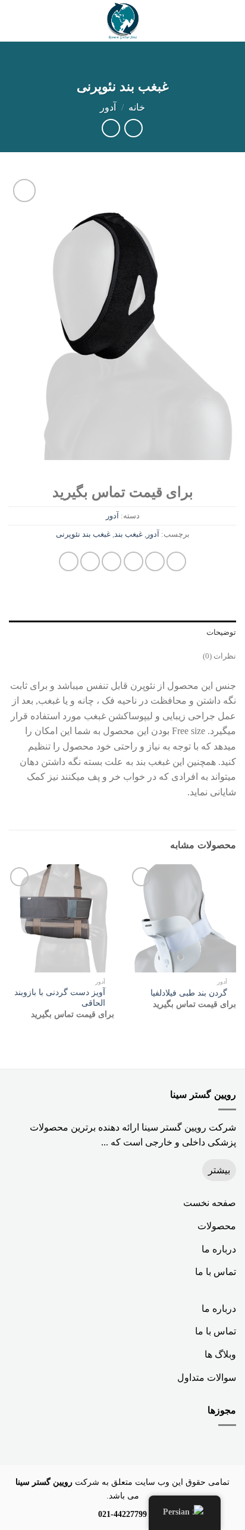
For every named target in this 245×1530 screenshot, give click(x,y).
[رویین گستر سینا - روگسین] (122, 21)
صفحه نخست (209, 1203)
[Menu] (229, 20)
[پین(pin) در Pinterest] (90, 561)
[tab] (122, 632)
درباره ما (219, 1249)
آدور (108, 107)
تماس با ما (215, 1272)
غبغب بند (128, 534)
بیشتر (219, 1170)
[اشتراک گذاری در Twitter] (133, 561)
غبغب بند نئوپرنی (83, 534)
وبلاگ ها (220, 1354)
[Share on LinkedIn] (68, 561)
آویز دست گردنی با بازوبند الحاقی (59, 998)
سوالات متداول (206, 1377)
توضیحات (221, 632)
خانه (136, 107)
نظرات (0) (219, 656)
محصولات (216, 1226)
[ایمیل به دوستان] (111, 561)
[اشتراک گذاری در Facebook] (155, 561)
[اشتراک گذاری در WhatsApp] (176, 561)
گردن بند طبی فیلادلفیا (188, 992)
